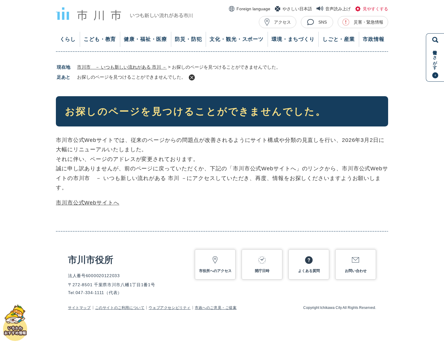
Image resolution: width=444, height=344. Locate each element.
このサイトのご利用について (120, 308)
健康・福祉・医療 (145, 39)
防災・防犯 (188, 39)
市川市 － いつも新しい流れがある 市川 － (122, 67)
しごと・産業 (339, 39)
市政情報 (373, 39)
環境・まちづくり (293, 39)
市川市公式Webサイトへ (87, 203)
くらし (68, 39)
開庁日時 (262, 271)
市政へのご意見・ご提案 (216, 308)
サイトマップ (79, 308)
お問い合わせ (356, 271)
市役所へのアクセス (215, 271)
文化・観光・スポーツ (237, 39)
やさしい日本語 (297, 8)
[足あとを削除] (191, 77)
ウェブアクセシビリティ (170, 308)
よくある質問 (309, 271)
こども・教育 (100, 39)
